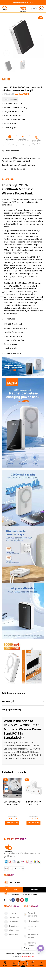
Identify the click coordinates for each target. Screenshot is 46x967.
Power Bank (7, 161)
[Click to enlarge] (6, 53)
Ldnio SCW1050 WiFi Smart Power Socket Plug (12, 803)
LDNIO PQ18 (10, 185)
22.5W (18, 286)
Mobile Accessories (32, 158)
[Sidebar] (3, 293)
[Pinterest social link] (15, 169)
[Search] (41, 8)
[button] (12, 823)
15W (26, 253)
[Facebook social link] (9, 169)
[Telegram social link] (24, 169)
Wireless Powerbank (26, 165)
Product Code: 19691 (10, 99)
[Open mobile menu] (4, 8)
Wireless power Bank (21, 161)
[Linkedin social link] (18, 169)
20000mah (18, 158)
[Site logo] (23, 8)
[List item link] (12, 913)
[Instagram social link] (18, 900)
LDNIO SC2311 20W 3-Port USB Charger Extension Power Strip (33, 803)
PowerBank (12, 165)
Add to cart (11, 889)
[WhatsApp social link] (21, 169)
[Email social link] (11, 169)
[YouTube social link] (22, 900)
